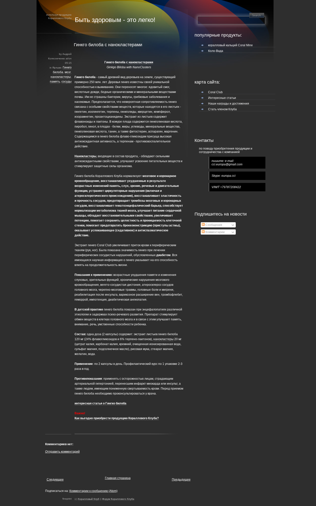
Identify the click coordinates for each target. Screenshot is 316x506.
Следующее (55, 479)
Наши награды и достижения (228, 103)
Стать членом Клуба (222, 109)
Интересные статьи (222, 98)
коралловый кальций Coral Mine (230, 45)
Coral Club (215, 92)
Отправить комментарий (62, 451)
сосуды (66, 81)
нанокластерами (140, 62)
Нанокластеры (85, 156)
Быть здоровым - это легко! (115, 19)
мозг (68, 72)
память (55, 81)
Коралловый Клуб (88, 499)
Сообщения (213, 225)
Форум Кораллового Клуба (118, 499)
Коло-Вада (215, 51)
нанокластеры (61, 77)
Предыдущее (181, 479)
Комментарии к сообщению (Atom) (93, 491)
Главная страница (118, 478)
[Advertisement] (103, 463)
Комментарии (215, 232)
